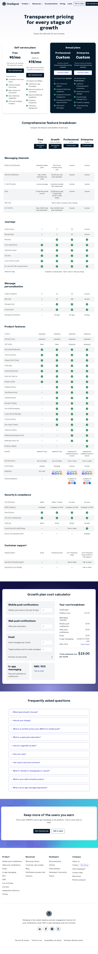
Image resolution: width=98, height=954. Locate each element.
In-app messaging (9, 872)
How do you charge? (22, 721)
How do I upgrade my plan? (25, 746)
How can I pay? (19, 754)
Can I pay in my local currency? (26, 763)
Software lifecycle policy (73, 940)
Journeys (5, 887)
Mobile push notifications (12, 861)
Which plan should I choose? (25, 712)
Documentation (51, 4)
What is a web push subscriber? (27, 737)
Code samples (54, 869)
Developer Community (58, 872)
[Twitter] (58, 929)
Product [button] (25, 4)
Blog (27, 869)
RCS (4, 876)
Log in (70, 4)
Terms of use (36, 940)
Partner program (79, 880)
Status (51, 876)
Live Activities (7, 883)
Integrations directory (11, 890)
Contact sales (63, 72)
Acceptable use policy (52, 940)
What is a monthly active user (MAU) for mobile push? (36, 729)
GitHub (52, 865)
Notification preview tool (35, 872)
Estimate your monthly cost (35, 70)
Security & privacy (22, 940)
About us (76, 861)
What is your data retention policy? (28, 779)
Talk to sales (39, 671)
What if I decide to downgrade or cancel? (31, 771)
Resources (36, 4)
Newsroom (76, 876)
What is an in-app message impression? (30, 788)
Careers (75, 865)
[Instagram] (52, 929)
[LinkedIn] (40, 929)
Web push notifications (11, 865)
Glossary (29, 876)
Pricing (62, 4)
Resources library (32, 861)
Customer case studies (35, 865)
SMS (4, 880)
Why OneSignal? (78, 869)
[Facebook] (46, 929)
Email (4, 869)
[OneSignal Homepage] (10, 4)
